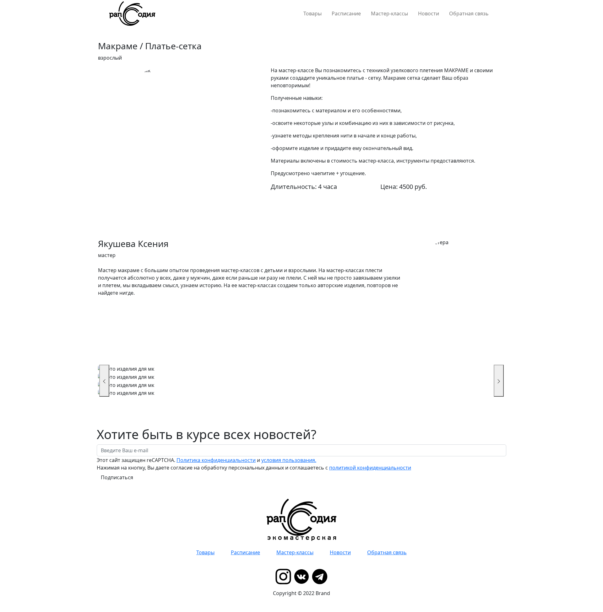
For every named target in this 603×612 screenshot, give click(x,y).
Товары (312, 13)
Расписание (346, 13)
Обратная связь (469, 13)
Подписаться (117, 477)
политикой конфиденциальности (370, 467)
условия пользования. (288, 460)
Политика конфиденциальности (216, 460)
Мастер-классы (389, 13)
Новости (428, 13)
